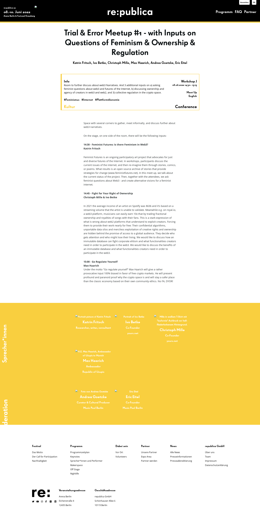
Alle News (175, 452)
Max (86, 361)
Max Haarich (140, 63)
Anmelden (244, 2)
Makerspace (76, 465)
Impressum (211, 460)
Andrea (86, 397)
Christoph (168, 330)
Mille (181, 330)
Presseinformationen (181, 456)
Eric (129, 397)
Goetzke (100, 397)
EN (254, 2)
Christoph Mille (118, 63)
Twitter (33, 501)
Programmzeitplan (80, 452)
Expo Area (146, 456)
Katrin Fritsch (82, 63)
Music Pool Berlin (93, 408)
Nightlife (74, 473)
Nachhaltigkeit (39, 460)
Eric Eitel (181, 63)
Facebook (46, 501)
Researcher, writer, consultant (93, 327)
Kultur (69, 107)
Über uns (209, 452)
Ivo (127, 322)
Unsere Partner (149, 452)
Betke (135, 322)
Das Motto (37, 452)
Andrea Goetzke (162, 63)
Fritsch (98, 322)
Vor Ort (119, 452)
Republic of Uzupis (93, 372)
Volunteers (121, 456)
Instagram (42, 501)
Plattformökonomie (108, 99)
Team (208, 456)
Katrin (88, 322)
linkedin (55, 501)
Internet (88, 99)
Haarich (97, 361)
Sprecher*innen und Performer (86, 460)
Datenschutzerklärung (216, 465)
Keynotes (75, 456)
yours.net (132, 333)
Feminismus (72, 99)
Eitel (136, 397)
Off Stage (75, 469)
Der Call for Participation (44, 456)
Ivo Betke (99, 63)
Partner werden (149, 460)
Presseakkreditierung (181, 460)
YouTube (37, 501)
